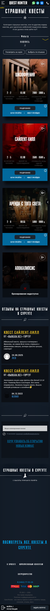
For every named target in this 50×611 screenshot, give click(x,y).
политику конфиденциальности (27, 434)
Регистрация (12, 609)
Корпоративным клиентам (31, 564)
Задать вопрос (39, 608)
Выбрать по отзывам (36, 52)
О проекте (11, 564)
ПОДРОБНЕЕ (25, 108)
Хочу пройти (15, 113)
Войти (9, 606)
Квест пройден (33, 113)
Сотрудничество (25, 574)
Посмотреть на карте (13, 52)
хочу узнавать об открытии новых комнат (25, 443)
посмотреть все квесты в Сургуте (25, 545)
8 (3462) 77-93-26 (25, 582)
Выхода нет (15, 336)
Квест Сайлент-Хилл (21, 332)
